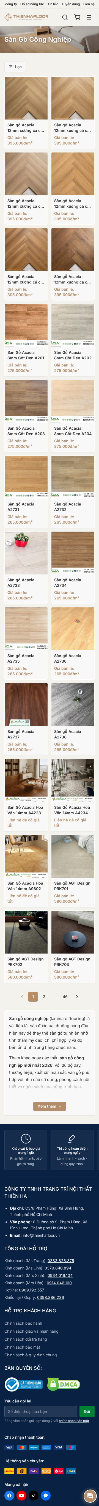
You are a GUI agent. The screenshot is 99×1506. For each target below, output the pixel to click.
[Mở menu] (89, 17)
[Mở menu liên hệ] (90, 1496)
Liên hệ (89, 4)
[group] (49, 1150)
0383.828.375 (61, 1260)
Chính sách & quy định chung (30, 1354)
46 (65, 996)
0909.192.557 (31, 1290)
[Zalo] (46, 1496)
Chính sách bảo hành (23, 1323)
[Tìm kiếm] (64, 17)
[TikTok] (33, 1496)
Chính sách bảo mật (22, 1347)
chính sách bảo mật (74, 1421)
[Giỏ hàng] (77, 17)
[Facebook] (9, 1496)
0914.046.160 (59, 1282)
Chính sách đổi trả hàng (25, 1339)
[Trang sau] (77, 997)
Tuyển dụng (71, 4)
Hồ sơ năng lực (32, 4)
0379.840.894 (58, 1268)
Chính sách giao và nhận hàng (31, 1331)
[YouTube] (21, 1496)
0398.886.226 (50, 1297)
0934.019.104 (60, 1275)
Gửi (87, 1411)
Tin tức (52, 4)
